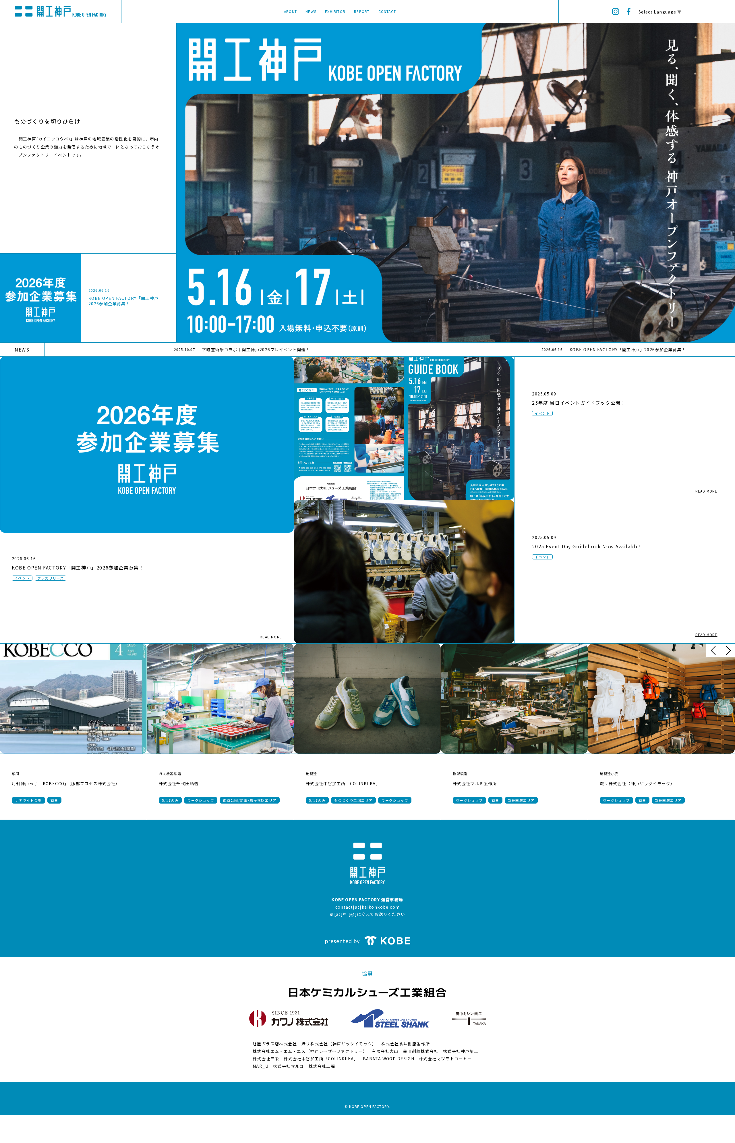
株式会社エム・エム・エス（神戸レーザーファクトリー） (310, 1051)
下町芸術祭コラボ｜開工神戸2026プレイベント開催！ (151, 349)
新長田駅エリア (238, 800)
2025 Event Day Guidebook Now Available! (586, 546)
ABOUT (290, 11)
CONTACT (387, 11)
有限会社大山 (385, 1051)
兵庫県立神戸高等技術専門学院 (495, 783)
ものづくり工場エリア (70, 800)
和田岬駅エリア (643, 800)
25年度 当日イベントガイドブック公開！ (579, 402)
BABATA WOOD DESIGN (388, 1058)
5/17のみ (34, 800)
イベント (22, 578)
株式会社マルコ (288, 1066)
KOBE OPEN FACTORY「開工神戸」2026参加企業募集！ (125, 301)
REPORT (362, 11)
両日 (212, 800)
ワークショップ (111, 800)
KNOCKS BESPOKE (631, 783)
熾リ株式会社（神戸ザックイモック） (354, 783)
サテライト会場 (480, 800)
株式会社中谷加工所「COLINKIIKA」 (60, 783)
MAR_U (260, 1066)
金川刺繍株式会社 (420, 1051)
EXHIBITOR (335, 11)
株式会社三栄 (266, 1058)
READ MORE (271, 636)
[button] (713, 650)
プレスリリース (50, 578)
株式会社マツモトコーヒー (445, 1058)
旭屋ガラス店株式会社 (275, 1044)
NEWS (310, 11)
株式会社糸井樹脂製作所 (405, 1044)
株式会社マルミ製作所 (192, 783)
